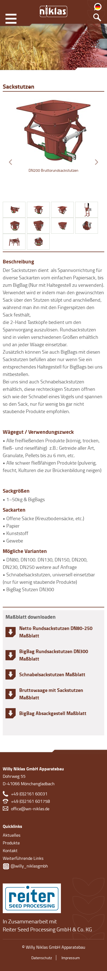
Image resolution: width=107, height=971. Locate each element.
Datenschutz (41, 957)
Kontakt (10, 850)
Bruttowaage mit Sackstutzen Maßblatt (51, 693)
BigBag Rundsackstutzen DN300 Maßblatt (53, 655)
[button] (10, 162)
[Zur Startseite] (53, 11)
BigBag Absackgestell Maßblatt (52, 713)
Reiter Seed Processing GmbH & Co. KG (47, 929)
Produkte (11, 843)
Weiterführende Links (23, 858)
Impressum (70, 957)
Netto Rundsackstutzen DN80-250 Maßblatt (55, 631)
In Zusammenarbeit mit (30, 921)
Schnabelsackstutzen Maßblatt (52, 674)
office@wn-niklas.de (30, 809)
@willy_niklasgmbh (29, 866)
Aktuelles (11, 835)
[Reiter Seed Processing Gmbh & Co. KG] (32, 897)
